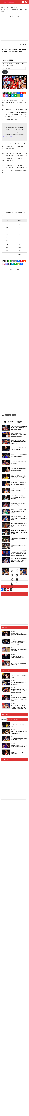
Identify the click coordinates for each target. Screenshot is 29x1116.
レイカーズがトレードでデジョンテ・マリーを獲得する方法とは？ (18, 483)
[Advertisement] (14, 27)
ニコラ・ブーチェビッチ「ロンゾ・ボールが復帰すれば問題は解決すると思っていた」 (19, 442)
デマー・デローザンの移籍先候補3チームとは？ (18, 663)
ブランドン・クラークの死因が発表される (19, 676)
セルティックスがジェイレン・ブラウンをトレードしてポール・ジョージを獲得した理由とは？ (19, 691)
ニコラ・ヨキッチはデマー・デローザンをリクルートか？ (19, 739)
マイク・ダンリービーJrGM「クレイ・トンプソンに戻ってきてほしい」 (18, 490)
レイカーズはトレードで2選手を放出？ (18, 725)
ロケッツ (14, 415)
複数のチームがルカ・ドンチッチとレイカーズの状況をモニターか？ (19, 746)
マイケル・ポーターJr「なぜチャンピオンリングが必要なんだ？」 (19, 657)
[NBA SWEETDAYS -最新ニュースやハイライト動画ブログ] (9, 2)
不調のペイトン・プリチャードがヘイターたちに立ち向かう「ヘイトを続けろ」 (19, 511)
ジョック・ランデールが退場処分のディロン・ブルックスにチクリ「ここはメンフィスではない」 (19, 428)
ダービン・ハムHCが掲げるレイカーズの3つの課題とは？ (18, 448)
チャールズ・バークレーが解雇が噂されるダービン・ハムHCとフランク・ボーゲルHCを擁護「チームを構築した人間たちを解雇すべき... (19, 553)
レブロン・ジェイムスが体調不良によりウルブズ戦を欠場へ (19, 455)
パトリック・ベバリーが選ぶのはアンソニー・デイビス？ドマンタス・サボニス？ (19, 497)
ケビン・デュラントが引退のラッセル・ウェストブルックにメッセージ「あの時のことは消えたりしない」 (19, 707)
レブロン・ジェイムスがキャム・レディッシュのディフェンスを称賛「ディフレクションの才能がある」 (19, 476)
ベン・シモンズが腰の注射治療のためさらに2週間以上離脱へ (19, 469)
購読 (5, 72)
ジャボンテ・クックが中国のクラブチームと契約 (19, 752)
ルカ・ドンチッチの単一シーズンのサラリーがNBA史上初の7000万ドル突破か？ (19, 518)
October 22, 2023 (7, 136)
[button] (23, 2)
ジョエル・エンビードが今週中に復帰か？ (19, 539)
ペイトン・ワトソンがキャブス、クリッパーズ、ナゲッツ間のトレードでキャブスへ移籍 (19, 643)
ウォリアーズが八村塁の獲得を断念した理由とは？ (18, 683)
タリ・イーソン (8, 415)
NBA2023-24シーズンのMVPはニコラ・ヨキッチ (18, 462)
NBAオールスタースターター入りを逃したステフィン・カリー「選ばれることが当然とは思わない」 (19, 435)
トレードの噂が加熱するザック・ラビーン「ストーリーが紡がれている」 (19, 525)
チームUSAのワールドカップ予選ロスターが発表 (19, 650)
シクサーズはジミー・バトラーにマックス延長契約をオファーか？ (19, 504)
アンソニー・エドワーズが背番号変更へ (18, 546)
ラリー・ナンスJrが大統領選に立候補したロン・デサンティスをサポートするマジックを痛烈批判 (19, 560)
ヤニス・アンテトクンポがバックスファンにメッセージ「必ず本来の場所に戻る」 (19, 532)
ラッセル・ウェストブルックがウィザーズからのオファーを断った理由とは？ (19, 634)
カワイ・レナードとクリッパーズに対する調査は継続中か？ (19, 732)
